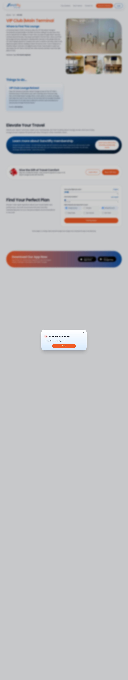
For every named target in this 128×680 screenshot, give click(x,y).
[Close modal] (84, 332)
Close (64, 346)
